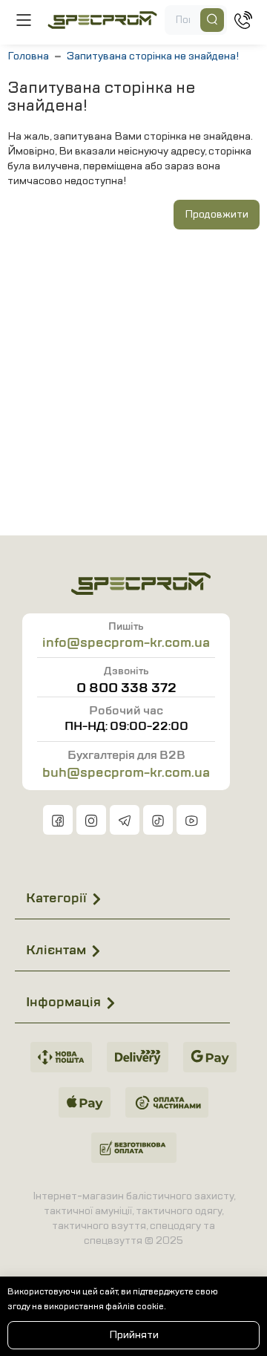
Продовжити (216, 214)
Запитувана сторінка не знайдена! (153, 56)
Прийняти (134, 1335)
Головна (28, 56)
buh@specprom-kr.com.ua (126, 772)
